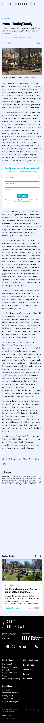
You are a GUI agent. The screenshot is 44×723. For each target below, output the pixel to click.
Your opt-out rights (8, 719)
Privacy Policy (35, 200)
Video (4, 676)
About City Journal (30, 660)
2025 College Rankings (11, 679)
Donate (7, 472)
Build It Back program (11, 375)
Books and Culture (9, 673)
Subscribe (27, 669)
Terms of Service (22, 201)
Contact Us (27, 678)
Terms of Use (7, 699)
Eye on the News (12, 608)
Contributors (28, 664)
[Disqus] (22, 519)
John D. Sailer (10, 584)
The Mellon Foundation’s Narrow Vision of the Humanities (21, 590)
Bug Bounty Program (10, 702)
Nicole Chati (6, 18)
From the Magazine (10, 667)
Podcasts (6, 670)
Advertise (6, 690)
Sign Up (22, 196)
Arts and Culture (25, 37)
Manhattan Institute (10, 693)
